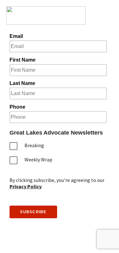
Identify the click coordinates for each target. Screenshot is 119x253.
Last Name (22, 83)
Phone (17, 107)
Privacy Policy (26, 186)
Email (16, 36)
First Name (23, 60)
